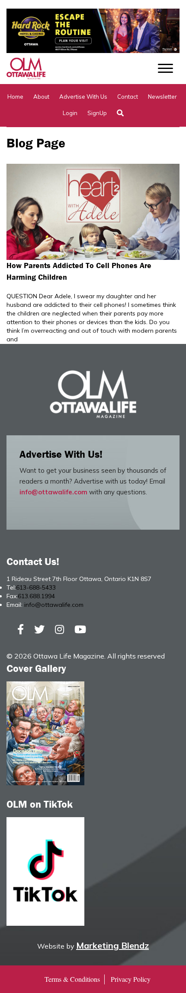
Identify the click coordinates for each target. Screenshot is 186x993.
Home (15, 96)
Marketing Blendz (112, 945)
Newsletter (162, 96)
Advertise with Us (83, 96)
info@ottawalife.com (53, 492)
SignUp (97, 112)
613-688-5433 (36, 587)
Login (70, 112)
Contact (127, 96)
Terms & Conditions (72, 979)
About (41, 96)
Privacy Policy (131, 979)
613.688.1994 (36, 596)
